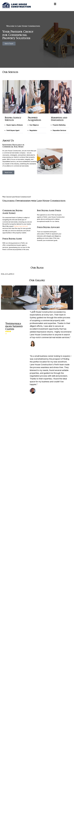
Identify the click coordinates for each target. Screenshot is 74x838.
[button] (55, 4)
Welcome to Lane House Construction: (23, 26)
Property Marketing (59, 125)
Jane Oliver (40, 344)
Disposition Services (59, 130)
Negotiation (33, 130)
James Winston (42, 391)
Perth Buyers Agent (12, 130)
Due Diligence (34, 125)
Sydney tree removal (21, 226)
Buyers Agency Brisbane (14, 125)
